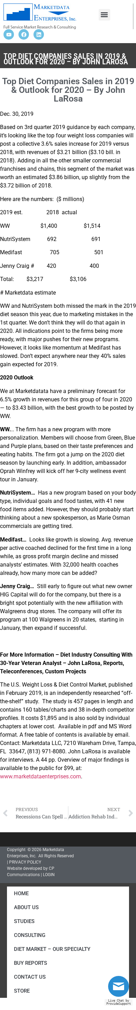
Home (21, 893)
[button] (104, 15)
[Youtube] (8, 34)
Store (22, 991)
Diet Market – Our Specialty (52, 949)
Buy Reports (30, 963)
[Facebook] (23, 34)
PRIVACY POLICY (25, 862)
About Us (26, 907)
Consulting (29, 935)
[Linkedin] (38, 34)
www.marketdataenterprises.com (40, 776)
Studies (24, 921)
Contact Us (30, 977)
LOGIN (49, 874)
